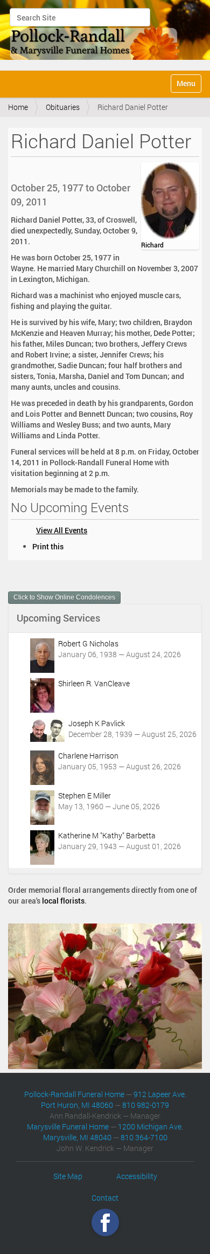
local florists (63, 900)
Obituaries (63, 107)
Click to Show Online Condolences (64, 597)
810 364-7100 (144, 1137)
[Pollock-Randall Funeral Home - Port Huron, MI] (95, 34)
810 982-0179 (145, 1105)
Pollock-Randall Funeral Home (74, 1094)
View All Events (61, 530)
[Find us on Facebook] (105, 1222)
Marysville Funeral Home (68, 1126)
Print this (48, 546)
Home (18, 107)
